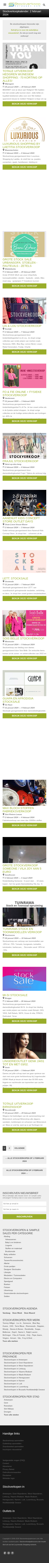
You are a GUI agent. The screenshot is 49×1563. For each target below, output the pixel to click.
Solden (7, 1296)
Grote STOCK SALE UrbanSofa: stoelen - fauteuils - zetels (20, 263)
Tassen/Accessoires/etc (13, 1260)
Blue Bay (36, 1323)
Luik (23, 1500)
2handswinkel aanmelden (13, 1446)
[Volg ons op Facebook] (4, 1553)
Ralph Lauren (31, 1332)
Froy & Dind (27, 1338)
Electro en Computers (13, 1278)
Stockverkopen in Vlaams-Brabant (18, 1372)
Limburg (6, 1497)
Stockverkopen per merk (21, 1320)
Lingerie (8, 1245)
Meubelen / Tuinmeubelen (14, 1275)
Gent (6, 1403)
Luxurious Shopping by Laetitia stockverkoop (21, 145)
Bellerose (6, 1332)
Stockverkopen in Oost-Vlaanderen (18, 1363)
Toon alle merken (10, 1341)
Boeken (7, 1284)
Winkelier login (9, 1478)
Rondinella (29, 1329)
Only (28, 1335)
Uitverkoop (8, 1290)
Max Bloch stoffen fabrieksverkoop (18, 809)
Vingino (6, 1338)
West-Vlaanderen (35, 1494)
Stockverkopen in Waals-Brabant (17, 1375)
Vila (19, 1338)
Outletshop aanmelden (12, 1443)
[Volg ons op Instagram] (8, 1553)
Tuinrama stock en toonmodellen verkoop (22, 930)
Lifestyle (7, 1272)
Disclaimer (7, 1475)
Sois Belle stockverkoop (23, 638)
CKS (11, 1326)
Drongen (7, 1412)
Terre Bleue (19, 1326)
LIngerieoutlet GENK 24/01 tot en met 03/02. (23, 1062)
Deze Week (17, 1313)
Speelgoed (8, 1281)
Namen (18, 1500)
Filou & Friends (19, 1335)
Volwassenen (10, 1239)
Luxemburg (31, 1500)
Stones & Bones (16, 1329)
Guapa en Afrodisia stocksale (18, 700)
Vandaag (6, 1313)
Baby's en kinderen (13, 1242)
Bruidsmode (10, 1251)
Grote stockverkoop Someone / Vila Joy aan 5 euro (22, 868)
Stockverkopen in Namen (14, 1381)
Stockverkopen (21, 1396)
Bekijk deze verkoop (24, 104)
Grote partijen (9, 1266)
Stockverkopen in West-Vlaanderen (18, 1366)
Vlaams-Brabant (17, 1497)
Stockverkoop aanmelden (13, 1440)
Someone (27, 1323)
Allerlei (6, 1263)
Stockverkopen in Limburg (14, 1369)
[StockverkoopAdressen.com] (24, 4)
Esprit (14, 1332)
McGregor (7, 1335)
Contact (6, 1463)
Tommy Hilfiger (9, 1323)
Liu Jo (18, 1323)
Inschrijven (24, 1216)
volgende (19, 1148)
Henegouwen (8, 1500)
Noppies (40, 1326)
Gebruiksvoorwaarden (12, 1472)
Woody (5, 1329)
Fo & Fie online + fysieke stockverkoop (22, 393)
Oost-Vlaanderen (20, 1494)
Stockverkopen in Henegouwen (17, 1378)
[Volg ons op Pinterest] (12, 1553)
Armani (13, 1338)
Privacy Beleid (8, 1469)
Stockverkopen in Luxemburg (16, 1387)
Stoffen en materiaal (13, 1248)
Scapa (37, 1329)
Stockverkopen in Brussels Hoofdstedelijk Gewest (24, 1390)
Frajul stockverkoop (20, 461)
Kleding (7, 1236)
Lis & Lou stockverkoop (22, 326)
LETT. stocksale (15, 578)
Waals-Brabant (31, 1497)
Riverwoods (31, 1326)
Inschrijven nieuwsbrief (12, 1449)
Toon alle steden (11, 1415)
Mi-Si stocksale (15, 995)
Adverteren (7, 1466)
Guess (5, 1326)
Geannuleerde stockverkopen (16, 1293)
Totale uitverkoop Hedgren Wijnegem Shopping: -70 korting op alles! (22, 75)
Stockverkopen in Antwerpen (15, 1360)
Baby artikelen (10, 1254)
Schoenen (8, 1257)
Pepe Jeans (37, 1335)
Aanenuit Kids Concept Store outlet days (21, 520)
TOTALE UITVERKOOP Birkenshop (18, 1105)
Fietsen (7, 1287)
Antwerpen (8, 1400)
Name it (21, 1332)
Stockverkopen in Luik (13, 1384)
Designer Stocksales (12, 1269)
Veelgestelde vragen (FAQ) (14, 1460)
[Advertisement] (24, 203)
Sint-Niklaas (9, 1409)
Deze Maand (29, 1313)
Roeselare (8, 1406)
